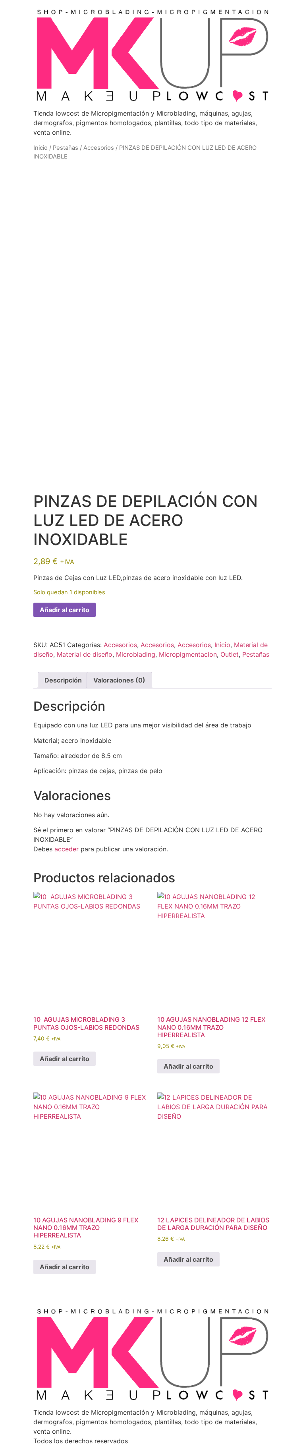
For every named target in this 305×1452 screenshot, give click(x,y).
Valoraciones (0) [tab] (119, 680)
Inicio (40, 147)
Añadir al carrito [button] (64, 1059)
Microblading (135, 654)
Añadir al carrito (64, 610)
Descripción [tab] (63, 680)
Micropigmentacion (188, 654)
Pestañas (65, 147)
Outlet (229, 654)
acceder (66, 849)
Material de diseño (84, 654)
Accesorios (98, 147)
